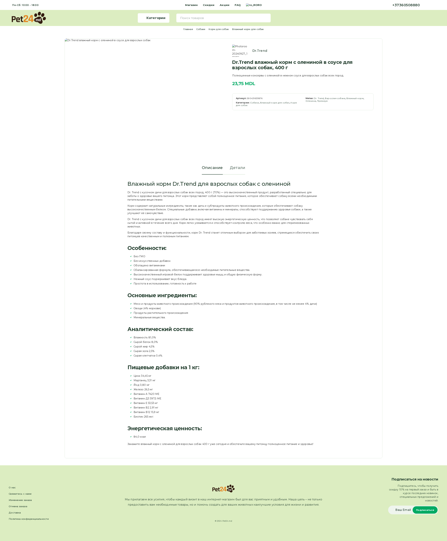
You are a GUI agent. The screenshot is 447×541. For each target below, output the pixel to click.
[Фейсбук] (426, 5)
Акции (224, 5)
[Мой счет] (431, 17)
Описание (212, 167)
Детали (237, 167)
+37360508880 (406, 5)
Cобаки (200, 29)
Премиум (322, 101)
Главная (188, 29)
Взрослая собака (335, 98)
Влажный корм (355, 98)
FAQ (238, 5)
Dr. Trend (319, 98)
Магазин (191, 5)
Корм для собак (218, 29)
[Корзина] (436, 17)
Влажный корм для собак (248, 29)
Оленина (311, 101)
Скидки (208, 5)
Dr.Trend (259, 50)
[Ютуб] (437, 5)
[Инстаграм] (431, 5)
